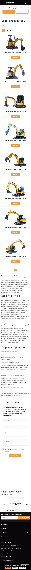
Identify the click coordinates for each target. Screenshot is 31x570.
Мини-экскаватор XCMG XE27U (15, 82)
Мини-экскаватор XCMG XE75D (15, 227)
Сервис (3, 532)
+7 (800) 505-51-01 (9, 556)
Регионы (3, 537)
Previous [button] (4, 504)
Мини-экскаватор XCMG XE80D (15, 256)
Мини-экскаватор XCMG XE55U (15, 169)
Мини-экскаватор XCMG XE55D (15, 140)
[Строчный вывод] (7, 30)
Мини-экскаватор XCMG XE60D (15, 199)
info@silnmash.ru (8, 560)
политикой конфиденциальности (18, 565)
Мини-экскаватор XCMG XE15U (15, 53)
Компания (4, 524)
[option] (15, 504)
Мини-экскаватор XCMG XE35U (15, 111)
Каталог (3, 528)
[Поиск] (28, 3)
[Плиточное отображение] (3, 30)
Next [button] (27, 504)
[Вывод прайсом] (10, 30)
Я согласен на (15, 450)
